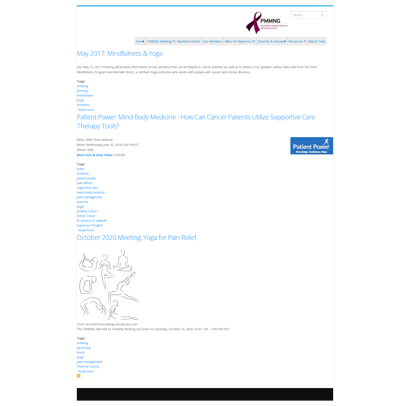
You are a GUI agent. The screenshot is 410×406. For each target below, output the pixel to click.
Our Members (212, 41)
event (81, 169)
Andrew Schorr (87, 211)
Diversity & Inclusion (272, 41)
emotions (83, 105)
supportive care (87, 188)
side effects (85, 183)
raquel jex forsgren (90, 225)
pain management (89, 197)
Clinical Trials (316, 41)
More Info (84, 155)
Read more (86, 110)
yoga (80, 100)
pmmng (82, 91)
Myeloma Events (188, 41)
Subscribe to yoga (78, 375)
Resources (295, 41)
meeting (82, 86)
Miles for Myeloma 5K (240, 41)
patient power (86, 178)
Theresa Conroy (88, 366)
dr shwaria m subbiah (91, 220)
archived (82, 173)
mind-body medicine (91, 192)
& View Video (102, 155)
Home (140, 41)
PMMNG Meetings (160, 41)
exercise (82, 202)
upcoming (84, 348)
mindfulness (85, 95)
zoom (81, 352)
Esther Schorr (86, 216)
